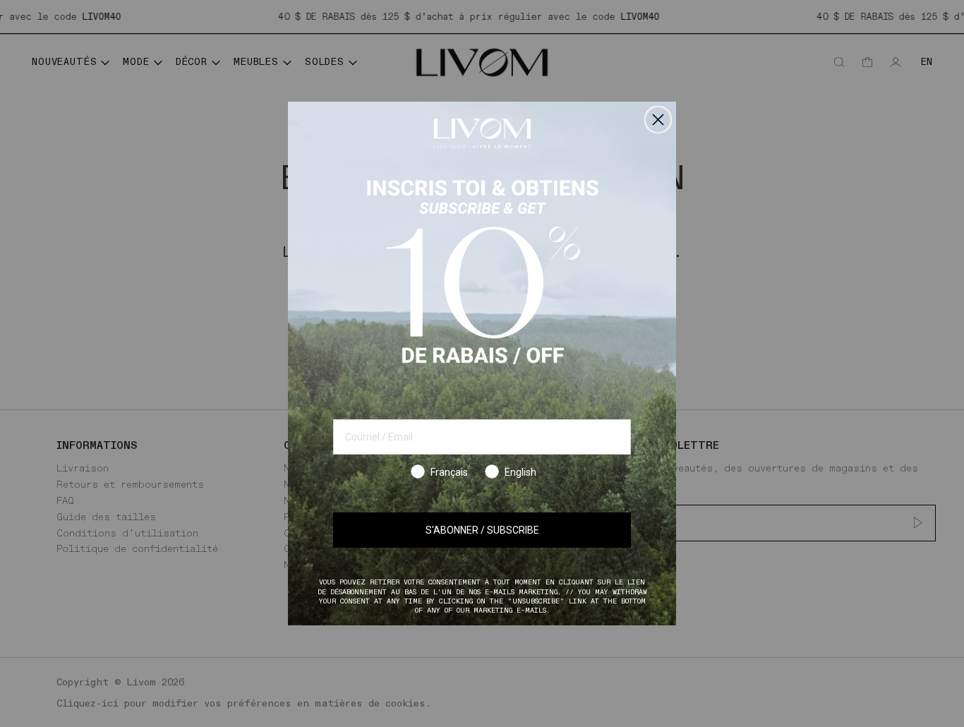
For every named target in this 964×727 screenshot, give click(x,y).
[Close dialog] (658, 119)
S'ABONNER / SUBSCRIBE (482, 530)
